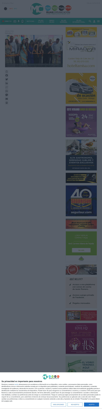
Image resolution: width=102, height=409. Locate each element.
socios (17, 384)
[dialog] (51, 390)
